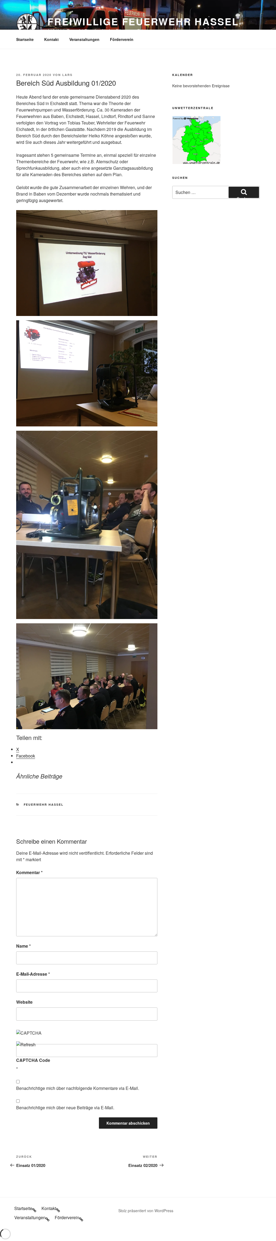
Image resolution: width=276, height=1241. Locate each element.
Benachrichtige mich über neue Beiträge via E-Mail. (65, 1107)
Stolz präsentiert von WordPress (145, 1210)
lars (67, 75)
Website (24, 1002)
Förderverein (121, 39)
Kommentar (29, 872)
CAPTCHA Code (33, 1060)
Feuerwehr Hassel (44, 804)
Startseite (25, 39)
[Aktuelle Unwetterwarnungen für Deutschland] (196, 162)
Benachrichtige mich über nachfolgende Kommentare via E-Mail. (77, 1088)
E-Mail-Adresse (33, 974)
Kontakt (51, 39)
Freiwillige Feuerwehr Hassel (143, 21)
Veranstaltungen (84, 39)
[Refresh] (26, 1044)
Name (23, 946)
